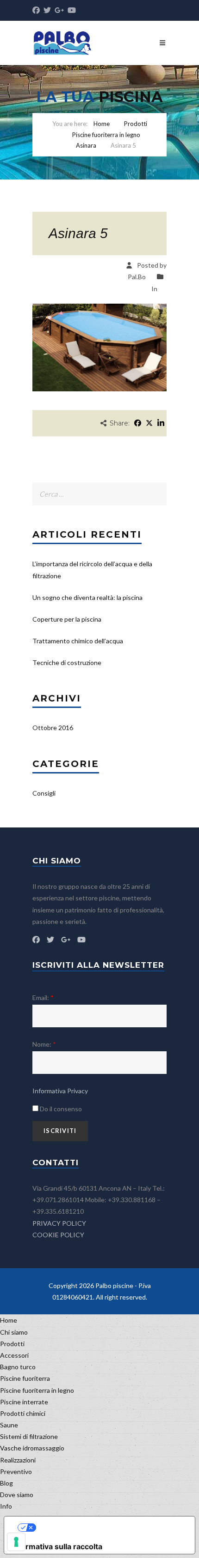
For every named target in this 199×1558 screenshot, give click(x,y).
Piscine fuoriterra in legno (106, 134)
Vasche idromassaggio (32, 1448)
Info (6, 1506)
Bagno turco (18, 1367)
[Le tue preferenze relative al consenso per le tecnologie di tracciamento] (16, 1542)
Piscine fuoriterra (25, 1378)
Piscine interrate (24, 1402)
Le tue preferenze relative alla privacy (108, 1527)
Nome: (44, 1044)
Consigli (44, 793)
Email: (43, 997)
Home (101, 123)
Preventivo (16, 1471)
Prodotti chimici (22, 1413)
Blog (6, 1483)
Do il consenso (60, 1109)
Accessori (14, 1355)
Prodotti (135, 123)
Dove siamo (16, 1494)
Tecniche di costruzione (66, 662)
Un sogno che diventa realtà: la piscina (87, 597)
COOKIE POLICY (58, 1235)
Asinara (86, 145)
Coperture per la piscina (66, 619)
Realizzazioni (18, 1460)
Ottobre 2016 (52, 727)
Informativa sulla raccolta (57, 1546)
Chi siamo (14, 1332)
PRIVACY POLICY (59, 1223)
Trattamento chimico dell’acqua (77, 641)
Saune (9, 1425)
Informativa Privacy (60, 1091)
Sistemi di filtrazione (29, 1436)
